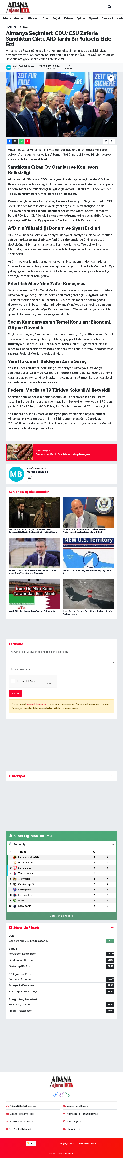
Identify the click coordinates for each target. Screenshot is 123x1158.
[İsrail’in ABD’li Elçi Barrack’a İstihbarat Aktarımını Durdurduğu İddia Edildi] (89, 512)
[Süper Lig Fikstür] (112, 927)
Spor (46, 18)
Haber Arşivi (73, 1129)
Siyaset (93, 18)
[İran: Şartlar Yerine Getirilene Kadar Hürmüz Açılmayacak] (89, 593)
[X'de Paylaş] (15, 141)
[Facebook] (55, 1094)
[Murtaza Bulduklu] (16, 474)
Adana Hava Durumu (77, 1106)
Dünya (68, 18)
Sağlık (57, 18)
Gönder (15, 693)
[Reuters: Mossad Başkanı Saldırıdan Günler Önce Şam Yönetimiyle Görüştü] (34, 553)
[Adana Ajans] (18, 7)
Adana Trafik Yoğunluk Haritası (82, 1114)
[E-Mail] (29, 478)
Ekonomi (107, 18)
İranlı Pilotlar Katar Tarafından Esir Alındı (32, 611)
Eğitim (81, 18)
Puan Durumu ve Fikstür (22, 1121)
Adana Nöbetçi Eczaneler (23, 1106)
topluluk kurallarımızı (38, 704)
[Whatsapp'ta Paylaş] (21, 141)
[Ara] (109, 7)
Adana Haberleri (13, 18)
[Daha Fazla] (27, 141)
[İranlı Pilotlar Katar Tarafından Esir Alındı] (34, 593)
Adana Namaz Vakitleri (22, 1114)
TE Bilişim (69, 1153)
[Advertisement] (61, 746)
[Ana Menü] (114, 7)
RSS (32, 1143)
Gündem (33, 18)
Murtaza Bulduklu (37, 472)
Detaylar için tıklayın (62, 916)
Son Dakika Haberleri (20, 1129)
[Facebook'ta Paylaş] (9, 141)
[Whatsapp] (67, 1094)
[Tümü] (112, 776)
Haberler (11, 27)
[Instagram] (61, 1094)
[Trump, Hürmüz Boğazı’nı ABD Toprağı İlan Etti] (89, 553)
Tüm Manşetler (74, 1121)
